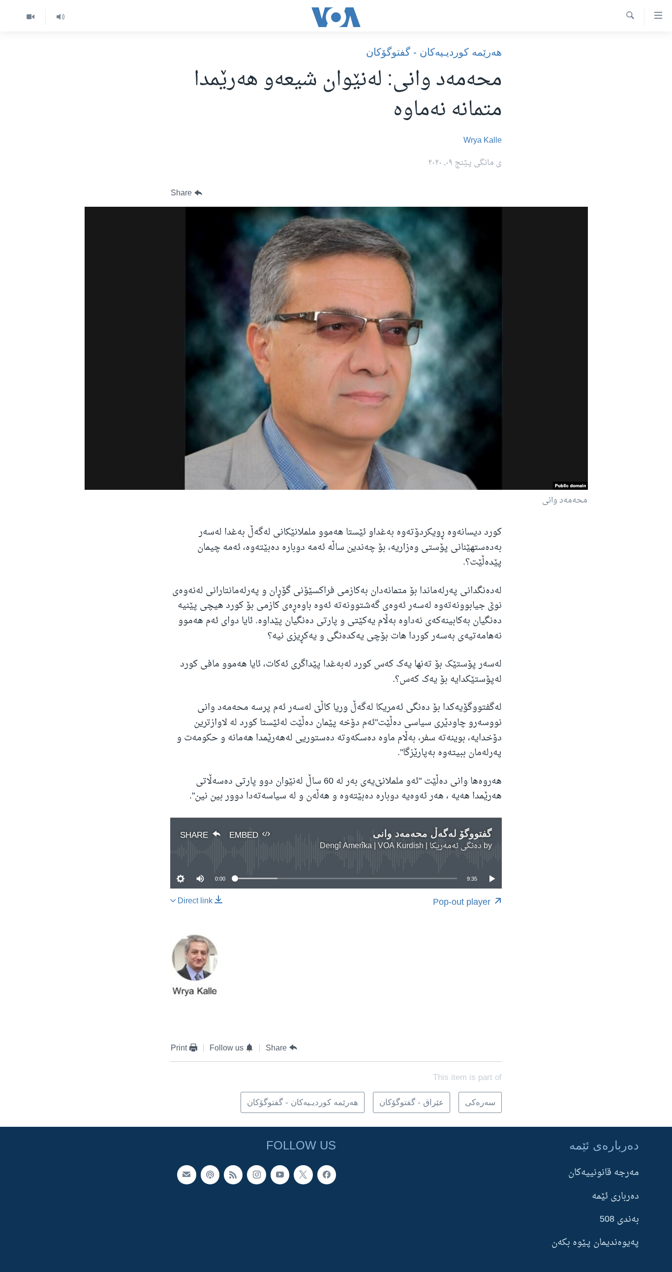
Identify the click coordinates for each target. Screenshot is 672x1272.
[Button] (186, 193)
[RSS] (233, 1174)
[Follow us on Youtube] (280, 1174)
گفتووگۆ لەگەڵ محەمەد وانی (432, 833)
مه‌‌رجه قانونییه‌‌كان (603, 1172)
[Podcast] (210, 1174)
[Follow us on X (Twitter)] (303, 1174)
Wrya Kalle (482, 140)
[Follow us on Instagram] (256, 1174)
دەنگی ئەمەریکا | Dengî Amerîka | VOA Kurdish (401, 846)
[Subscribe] (186, 1174)
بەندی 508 (619, 1219)
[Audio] (60, 17)
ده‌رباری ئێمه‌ (615, 1196)
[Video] (30, 17)
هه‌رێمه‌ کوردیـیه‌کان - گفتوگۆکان (434, 52)
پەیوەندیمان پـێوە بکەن (595, 1242)
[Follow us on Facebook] (326, 1174)
